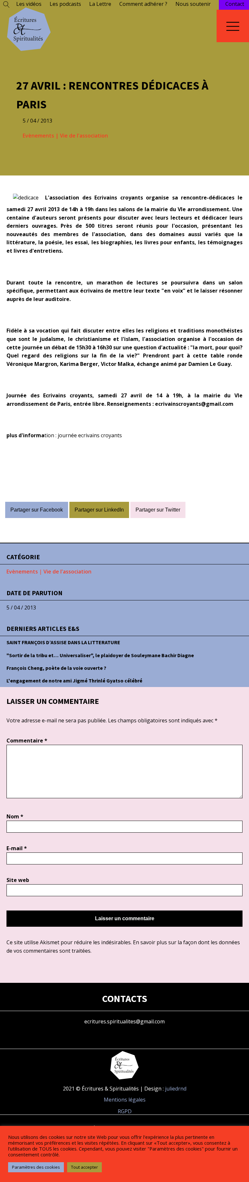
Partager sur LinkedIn (99, 510)
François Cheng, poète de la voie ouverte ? (56, 668)
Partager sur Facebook (36, 510)
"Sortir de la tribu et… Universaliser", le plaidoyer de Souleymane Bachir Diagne (100, 655)
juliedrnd (175, 1088)
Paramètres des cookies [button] (36, 1167)
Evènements (38, 135)
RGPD (125, 1111)
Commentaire (26, 740)
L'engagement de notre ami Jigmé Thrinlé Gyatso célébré (74, 680)
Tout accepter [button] (84, 1167)
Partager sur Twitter (158, 510)
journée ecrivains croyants (90, 435)
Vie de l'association (84, 135)
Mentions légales (125, 1099)
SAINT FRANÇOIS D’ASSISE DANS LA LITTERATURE (63, 642)
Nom (14, 816)
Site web (17, 880)
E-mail (16, 848)
